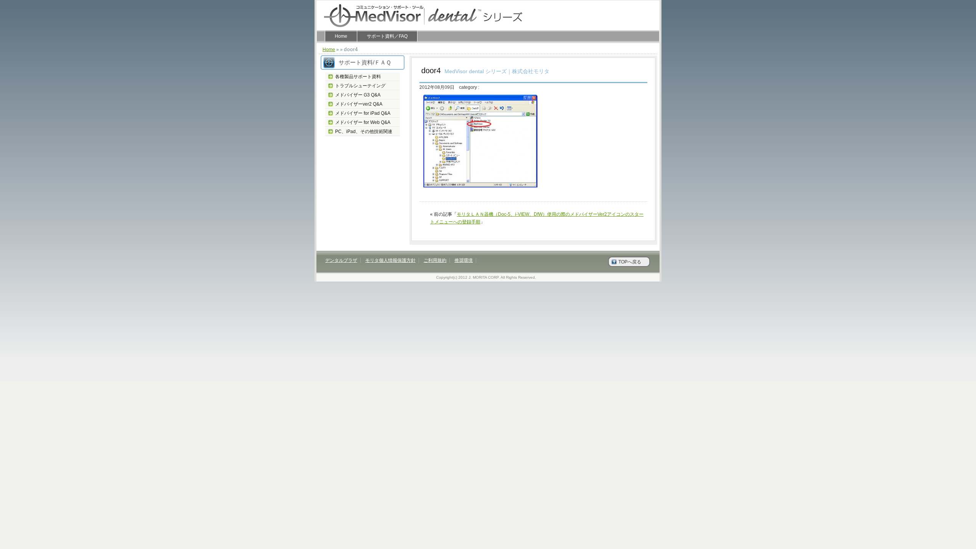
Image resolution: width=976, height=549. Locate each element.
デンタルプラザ (341, 260)
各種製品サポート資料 (358, 76)
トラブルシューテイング (360, 85)
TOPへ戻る (629, 262)
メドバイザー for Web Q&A (362, 122)
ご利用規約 (435, 260)
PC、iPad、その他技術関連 (363, 131)
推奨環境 (463, 260)
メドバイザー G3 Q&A (357, 95)
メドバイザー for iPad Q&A (362, 113)
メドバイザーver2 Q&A (358, 104)
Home (341, 36)
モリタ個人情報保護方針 (390, 260)
